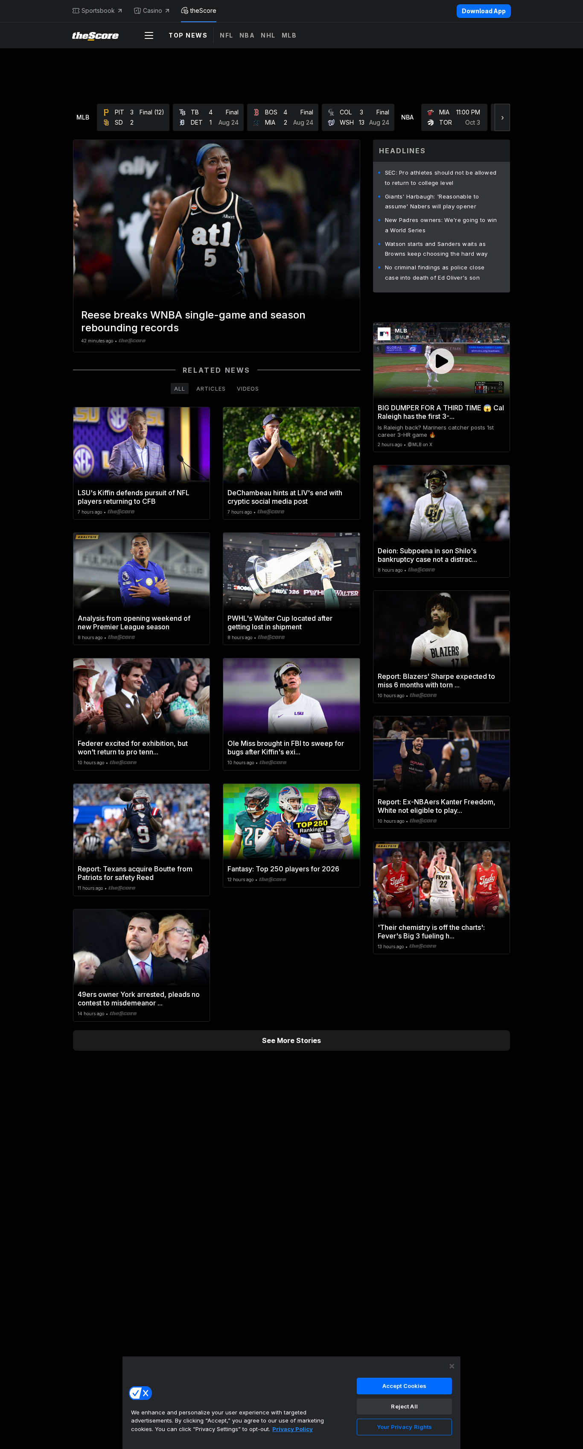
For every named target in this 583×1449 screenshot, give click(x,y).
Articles (211, 388)
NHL (268, 35)
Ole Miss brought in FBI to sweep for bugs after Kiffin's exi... (285, 747)
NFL (226, 35)
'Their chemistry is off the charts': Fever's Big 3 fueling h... (431, 931)
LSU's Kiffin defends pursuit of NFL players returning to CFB (133, 496)
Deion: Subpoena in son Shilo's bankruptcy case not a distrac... (427, 555)
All (179, 388)
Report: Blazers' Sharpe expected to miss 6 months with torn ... (436, 680)
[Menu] (149, 35)
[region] (291, 1402)
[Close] (452, 1366)
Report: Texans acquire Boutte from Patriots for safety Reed (135, 873)
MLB (289, 35)
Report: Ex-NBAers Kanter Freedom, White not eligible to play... (437, 806)
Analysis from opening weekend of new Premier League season (134, 622)
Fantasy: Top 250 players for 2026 (283, 869)
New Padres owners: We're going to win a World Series (441, 225)
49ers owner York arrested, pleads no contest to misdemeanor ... (139, 998)
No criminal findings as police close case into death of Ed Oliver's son (435, 272)
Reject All (404, 1406)
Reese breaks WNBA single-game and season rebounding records (193, 321)
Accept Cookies (404, 1385)
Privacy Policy (292, 1429)
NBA (247, 35)
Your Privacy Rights (404, 1426)
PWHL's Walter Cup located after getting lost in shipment (279, 622)
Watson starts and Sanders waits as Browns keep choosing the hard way (436, 248)
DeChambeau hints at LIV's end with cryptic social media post (284, 496)
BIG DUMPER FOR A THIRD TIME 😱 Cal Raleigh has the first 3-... (441, 412)
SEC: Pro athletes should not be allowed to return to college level (441, 177)
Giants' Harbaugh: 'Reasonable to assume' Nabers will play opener (432, 201)
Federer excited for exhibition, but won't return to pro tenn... (133, 747)
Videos (248, 388)
